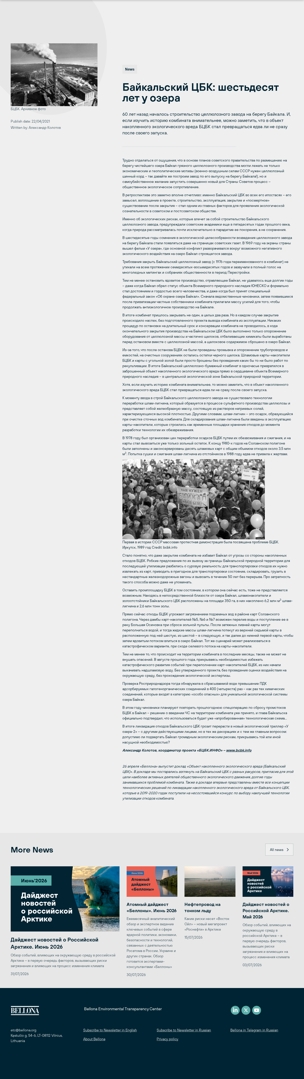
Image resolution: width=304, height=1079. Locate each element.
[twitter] (245, 1010)
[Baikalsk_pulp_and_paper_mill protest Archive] (207, 499)
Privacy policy (167, 1039)
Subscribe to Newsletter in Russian (184, 1030)
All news (276, 850)
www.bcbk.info (238, 750)
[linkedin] (235, 1010)
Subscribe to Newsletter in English (110, 1030)
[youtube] (256, 1010)
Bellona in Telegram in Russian (254, 1030)
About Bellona (94, 1039)
